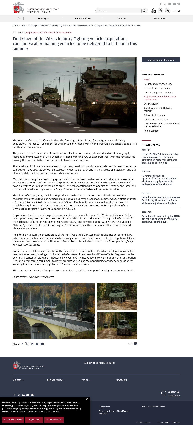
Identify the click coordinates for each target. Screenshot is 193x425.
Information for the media (160, 59)
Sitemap (176, 422)
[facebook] (160, 3)
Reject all (34, 419)
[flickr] (178, 3)
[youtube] (174, 3)
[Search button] (144, 11)
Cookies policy (163, 422)
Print (131, 343)
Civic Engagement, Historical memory (158, 109)
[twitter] (165, 3)
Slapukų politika (52, 411)
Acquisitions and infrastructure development (160, 98)
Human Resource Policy (156, 119)
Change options (54, 419)
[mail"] (42, 343)
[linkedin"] (32, 343)
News (23, 25)
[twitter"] (27, 343)
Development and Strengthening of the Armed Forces (162, 125)
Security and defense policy (158, 83)
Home (15, 25)
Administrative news (154, 115)
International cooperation (157, 88)
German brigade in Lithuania (158, 92)
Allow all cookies (13, 419)
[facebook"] (23, 343)
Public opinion (151, 130)
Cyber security (151, 103)
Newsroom (121, 380)
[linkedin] (169, 3)
